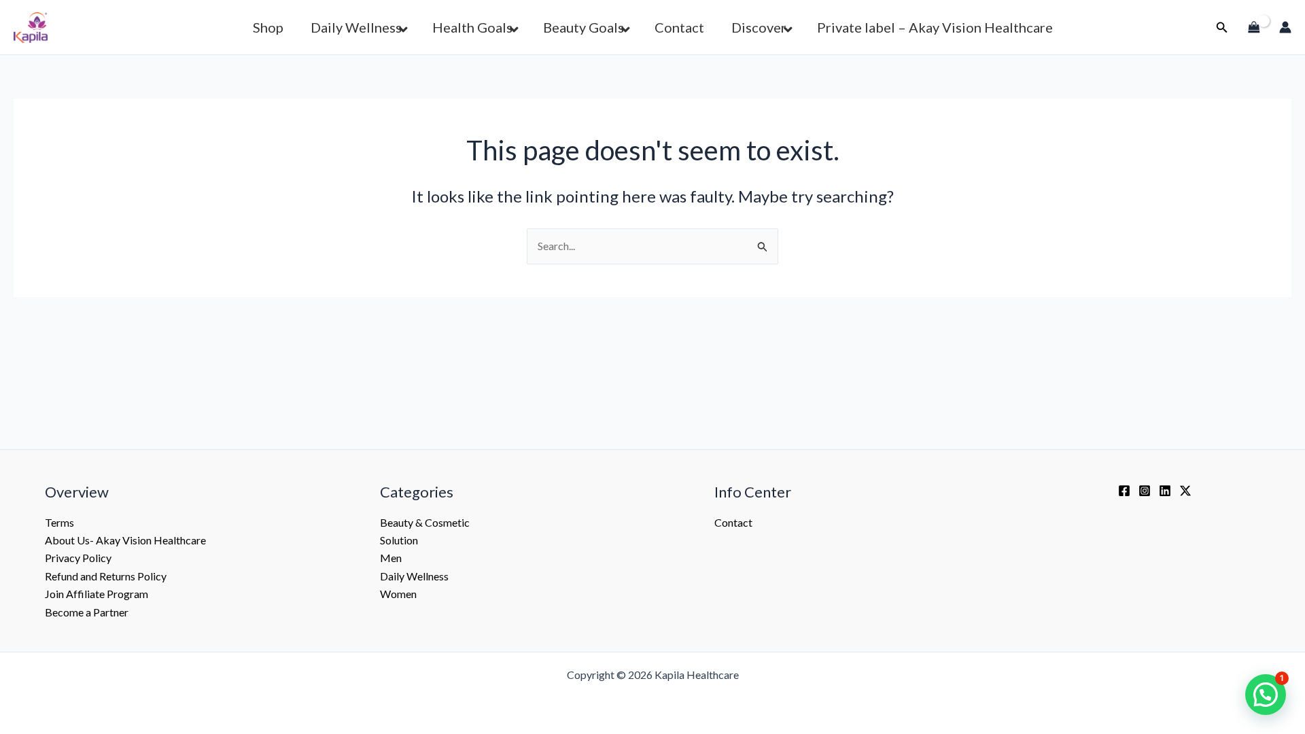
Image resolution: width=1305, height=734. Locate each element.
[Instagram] (1144, 491)
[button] (1222, 27)
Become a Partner (86, 612)
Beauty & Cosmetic (425, 522)
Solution (399, 540)
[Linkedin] (1165, 491)
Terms (59, 522)
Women (398, 593)
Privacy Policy (78, 557)
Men (391, 557)
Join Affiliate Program (96, 593)
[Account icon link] (1285, 27)
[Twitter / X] (1185, 491)
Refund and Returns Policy (106, 576)
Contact (733, 522)
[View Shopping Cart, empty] (1254, 27)
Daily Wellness (414, 576)
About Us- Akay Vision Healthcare (125, 540)
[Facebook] (1124, 491)
